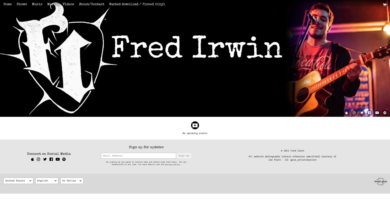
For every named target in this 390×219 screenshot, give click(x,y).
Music (37, 4)
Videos (68, 4)
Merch (52, 4)
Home (8, 4)
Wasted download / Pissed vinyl (137, 4)
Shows (22, 4)
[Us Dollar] (71, 181)
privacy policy (172, 164)
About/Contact (91, 4)
